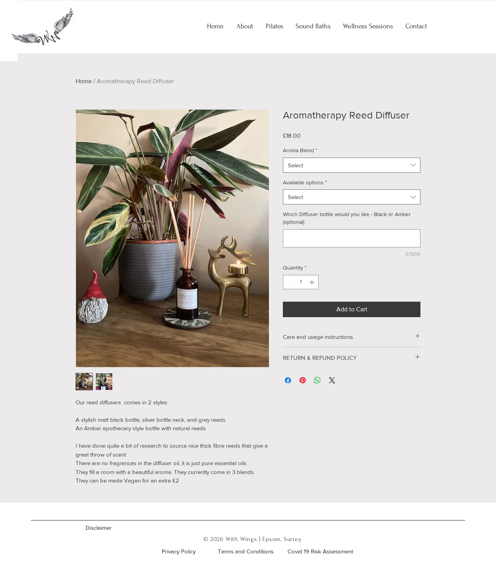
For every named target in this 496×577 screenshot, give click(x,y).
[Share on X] (332, 380)
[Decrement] (289, 282)
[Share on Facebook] (288, 380)
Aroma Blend (300, 150)
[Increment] (312, 282)
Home (84, 81)
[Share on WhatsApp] (317, 380)
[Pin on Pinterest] (302, 380)
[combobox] (351, 165)
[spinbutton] (301, 282)
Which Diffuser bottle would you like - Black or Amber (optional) (347, 218)
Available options (305, 182)
